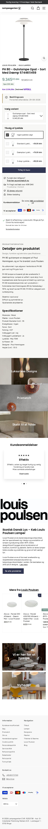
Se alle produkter (13, 571)
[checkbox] (24, 135)
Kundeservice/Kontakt (10, 725)
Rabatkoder (6, 755)
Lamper (27, 729)
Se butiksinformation (13, 229)
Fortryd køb (6, 762)
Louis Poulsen (9, 65)
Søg (3, 729)
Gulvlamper (25, 65)
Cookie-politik (7, 742)
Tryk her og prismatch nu (18, 180)
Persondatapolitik (9, 745)
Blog (25, 745)
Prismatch (6, 732)
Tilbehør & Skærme (31, 739)
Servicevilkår (7, 749)
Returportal (6, 758)
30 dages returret (14, 191)
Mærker (27, 735)
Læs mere (23, 565)
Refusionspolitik (8, 752)
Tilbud (26, 725)
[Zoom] (44, 58)
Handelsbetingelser (9, 739)
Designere (28, 732)
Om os (4, 735)
